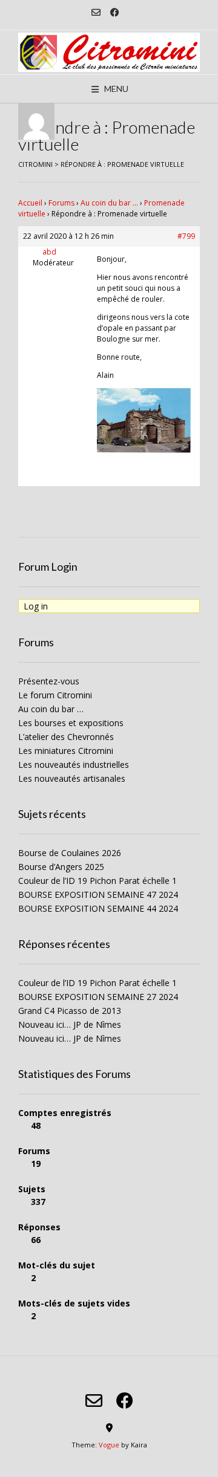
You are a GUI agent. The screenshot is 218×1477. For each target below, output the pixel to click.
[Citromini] (109, 52)
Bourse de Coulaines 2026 (69, 853)
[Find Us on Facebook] (115, 12)
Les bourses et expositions (71, 723)
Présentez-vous (48, 681)
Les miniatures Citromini (65, 750)
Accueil (30, 203)
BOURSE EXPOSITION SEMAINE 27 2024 (98, 996)
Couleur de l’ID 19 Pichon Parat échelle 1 (97, 880)
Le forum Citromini (55, 695)
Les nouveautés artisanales (71, 778)
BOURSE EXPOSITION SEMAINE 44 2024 (98, 908)
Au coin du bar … (109, 203)
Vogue (109, 1444)
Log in (36, 606)
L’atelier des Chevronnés (66, 736)
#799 (186, 236)
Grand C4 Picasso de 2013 (69, 1010)
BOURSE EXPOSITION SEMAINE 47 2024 (98, 894)
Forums (61, 203)
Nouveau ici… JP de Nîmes (69, 1024)
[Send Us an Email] (96, 12)
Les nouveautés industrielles (73, 764)
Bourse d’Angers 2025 (61, 866)
